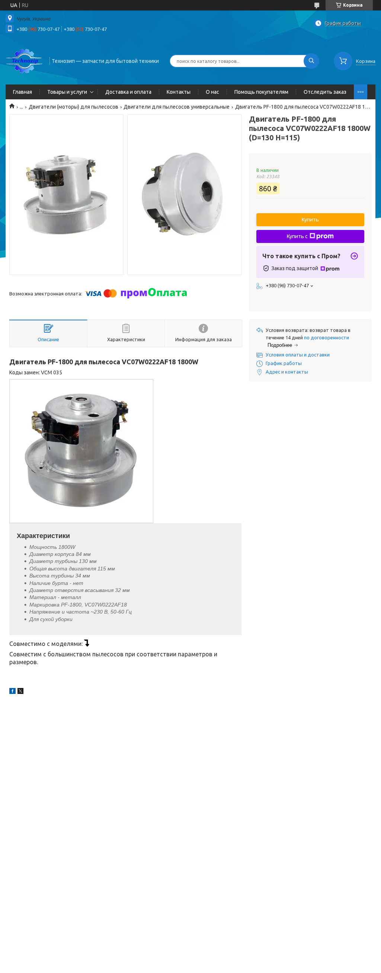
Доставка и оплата (128, 92)
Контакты (178, 92)
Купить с (297, 236)
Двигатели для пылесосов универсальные (177, 107)
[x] (20, 692)
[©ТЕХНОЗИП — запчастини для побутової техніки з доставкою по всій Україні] (24, 60)
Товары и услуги (67, 92)
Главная (22, 92)
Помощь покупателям (261, 92)
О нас (212, 92)
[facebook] (12, 692)
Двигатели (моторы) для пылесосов (73, 107)
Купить (310, 220)
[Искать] (311, 61)
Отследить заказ (325, 92)
